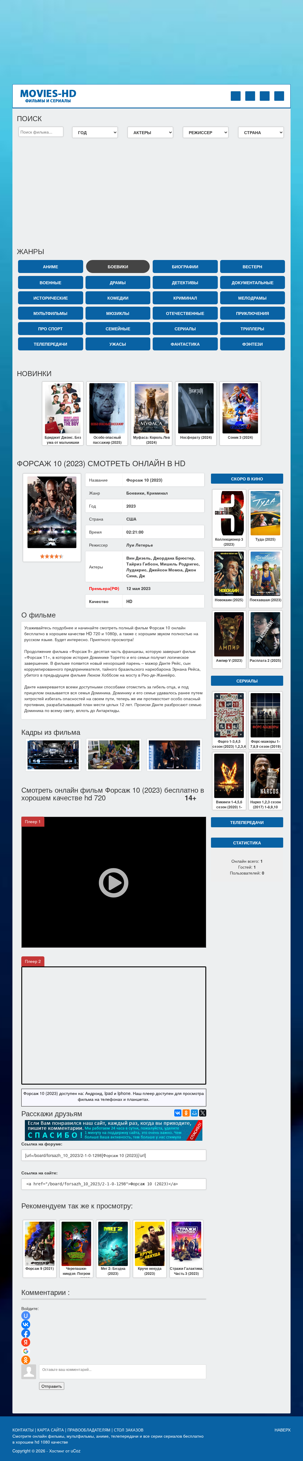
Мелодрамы (252, 298)
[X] (202, 1113)
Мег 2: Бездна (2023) (113, 1271)
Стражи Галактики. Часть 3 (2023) (186, 1271)
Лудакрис (136, 570)
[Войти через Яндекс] (25, 1342)
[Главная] (53, 95)
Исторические (50, 298)
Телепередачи (50, 344)
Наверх (283, 1430)
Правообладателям (89, 1430)
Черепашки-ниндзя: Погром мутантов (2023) (76, 1272)
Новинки (34, 373)
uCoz (75, 1451)
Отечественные (185, 313)
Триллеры (252, 328)
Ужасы (117, 344)
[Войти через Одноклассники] (25, 1360)
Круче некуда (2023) (150, 1271)
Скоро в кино (247, 479)
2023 (131, 506)
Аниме (50, 266)
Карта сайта (51, 1430)
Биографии (185, 266)
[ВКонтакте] (177, 1113)
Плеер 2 (33, 961)
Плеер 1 (33, 821)
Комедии (117, 298)
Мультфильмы (50, 313)
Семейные (118, 328)
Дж (142, 575)
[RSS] (279, 96)
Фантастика (185, 344)
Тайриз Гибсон (142, 564)
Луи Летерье (139, 545)
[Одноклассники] (186, 1113)
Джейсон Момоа (166, 570)
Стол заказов (129, 1430)
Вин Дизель (138, 558)
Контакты (23, 1430)
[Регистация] (250, 96)
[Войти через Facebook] (25, 1333)
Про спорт (50, 328)
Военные (50, 282)
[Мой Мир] (194, 1113)
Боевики (118, 266)
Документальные (252, 282)
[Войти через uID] (25, 1315)
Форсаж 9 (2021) (39, 1268)
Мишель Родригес (179, 564)
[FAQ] (265, 96)
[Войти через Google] (25, 1351)
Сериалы (185, 328)
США (131, 519)
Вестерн (252, 266)
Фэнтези (252, 344)
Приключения (252, 313)
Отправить (51, 1386)
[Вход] (236, 96)
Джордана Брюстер (173, 558)
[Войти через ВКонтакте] (25, 1324)
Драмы (118, 282)
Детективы (185, 282)
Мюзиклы (117, 313)
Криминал (185, 298)
